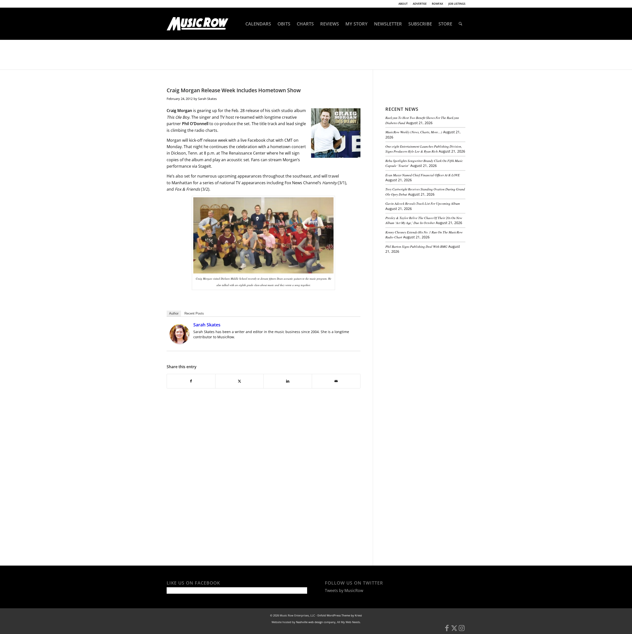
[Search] (460, 24)
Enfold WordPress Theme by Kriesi (339, 615)
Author (173, 313)
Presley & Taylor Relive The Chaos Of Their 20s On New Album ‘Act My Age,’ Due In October (423, 220)
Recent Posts (194, 313)
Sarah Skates (207, 98)
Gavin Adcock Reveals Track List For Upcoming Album (422, 203)
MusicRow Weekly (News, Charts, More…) (413, 132)
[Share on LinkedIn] (288, 381)
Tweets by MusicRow (344, 590)
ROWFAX (437, 3)
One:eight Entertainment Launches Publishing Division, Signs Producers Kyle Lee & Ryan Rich (423, 149)
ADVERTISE (420, 3)
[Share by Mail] (336, 381)
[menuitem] (403, 3)
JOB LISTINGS (456, 3)
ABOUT (403, 3)
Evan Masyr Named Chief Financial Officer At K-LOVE (422, 175)
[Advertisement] (422, 291)
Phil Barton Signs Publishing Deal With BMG (416, 246)
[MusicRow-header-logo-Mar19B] (197, 24)
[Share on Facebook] (191, 381)
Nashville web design (309, 622)
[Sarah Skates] (179, 342)
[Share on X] (240, 381)
